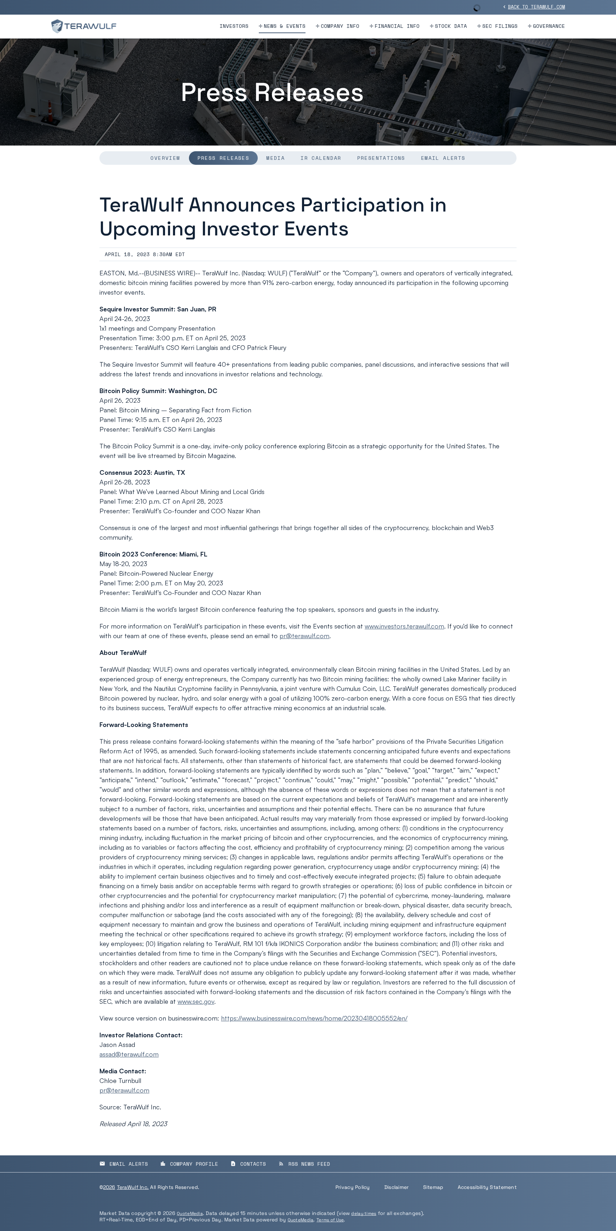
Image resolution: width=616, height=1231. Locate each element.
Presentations (381, 158)
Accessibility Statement (487, 1187)
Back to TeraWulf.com (533, 6)
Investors (234, 26)
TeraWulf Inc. (133, 1187)
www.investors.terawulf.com (404, 626)
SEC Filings (500, 26)
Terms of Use (330, 1220)
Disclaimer (396, 1187)
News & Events (285, 26)
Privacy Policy (352, 1187)
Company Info (340, 26)
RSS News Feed (304, 1164)
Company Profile (189, 1164)
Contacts (248, 1164)
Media (275, 158)
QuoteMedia (190, 1213)
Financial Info (397, 26)
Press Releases (223, 158)
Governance (549, 26)
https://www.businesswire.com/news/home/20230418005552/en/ (314, 1018)
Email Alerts (443, 158)
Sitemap (433, 1187)
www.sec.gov (196, 1001)
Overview (165, 158)
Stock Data (451, 26)
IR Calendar (321, 158)
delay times (363, 1213)
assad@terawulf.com (129, 1054)
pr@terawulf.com (304, 636)
